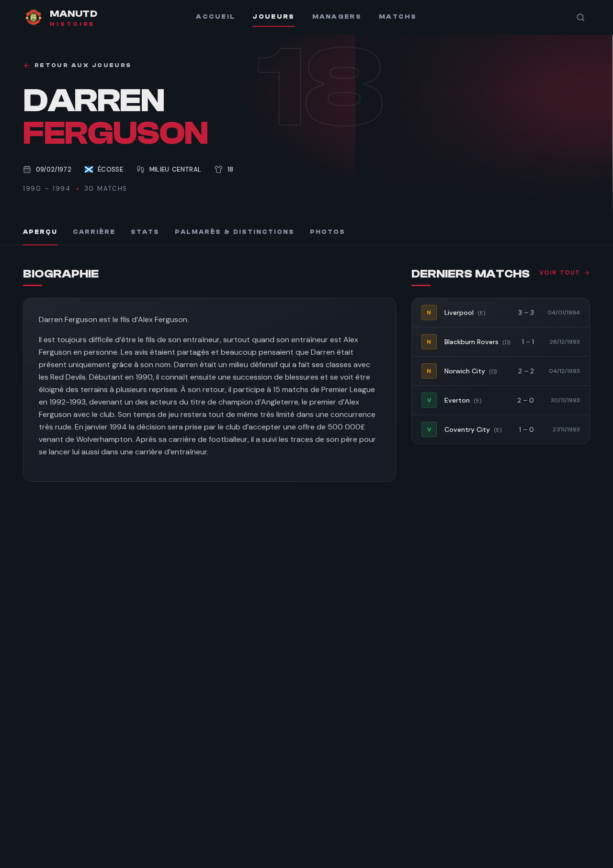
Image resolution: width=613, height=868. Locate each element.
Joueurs (273, 16)
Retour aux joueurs (82, 65)
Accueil (215, 16)
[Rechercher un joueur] (580, 17)
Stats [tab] (145, 232)
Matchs (398, 16)
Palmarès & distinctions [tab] (235, 232)
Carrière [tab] (94, 232)
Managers (337, 16)
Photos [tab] (327, 232)
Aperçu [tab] (40, 232)
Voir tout (559, 273)
